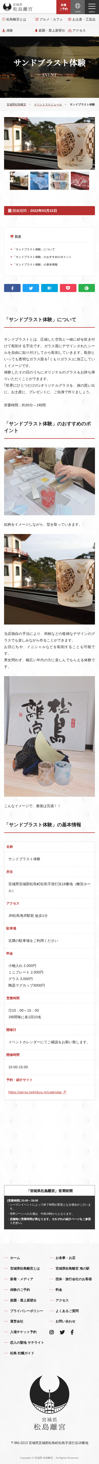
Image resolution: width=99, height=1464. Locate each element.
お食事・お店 (65, 1258)
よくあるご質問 (67, 1311)
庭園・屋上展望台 (52, 30)
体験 (9, 30)
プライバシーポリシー (26, 1311)
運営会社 (16, 1321)
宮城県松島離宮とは (25, 1268)
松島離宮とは (16, 19)
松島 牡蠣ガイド (22, 1353)
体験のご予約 (20, 1290)
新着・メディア (21, 1279)
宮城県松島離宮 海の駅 (73, 1268)
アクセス (79, 30)
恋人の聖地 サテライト (27, 1342)
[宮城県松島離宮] (17, 7)
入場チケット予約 (23, 1332)
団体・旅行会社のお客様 (74, 1279)
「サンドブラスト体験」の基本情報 (35, 264)
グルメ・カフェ (51, 19)
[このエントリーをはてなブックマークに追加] (49, 288)
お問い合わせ (65, 1321)
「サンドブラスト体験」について (33, 249)
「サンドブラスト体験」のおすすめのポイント (42, 256)
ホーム (15, 1258)
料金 (59, 1290)
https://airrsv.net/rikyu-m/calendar (35, 1092)
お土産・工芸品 (83, 19)
